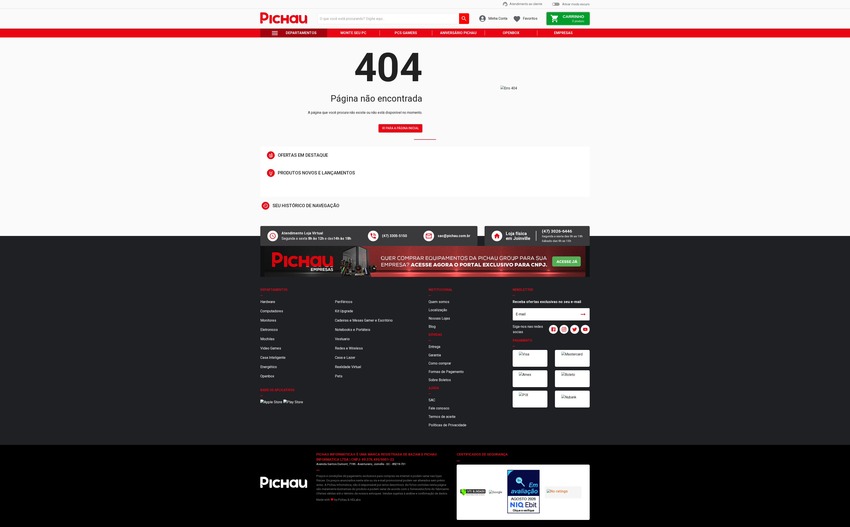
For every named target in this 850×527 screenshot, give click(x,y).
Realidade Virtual (348, 367)
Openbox (267, 376)
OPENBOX (511, 33)
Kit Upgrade (344, 311)
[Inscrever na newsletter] (583, 314)
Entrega (434, 347)
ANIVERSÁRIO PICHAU (458, 33)
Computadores (271, 311)
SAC (432, 400)
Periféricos (343, 302)
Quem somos (439, 302)
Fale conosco (439, 408)
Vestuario (342, 339)
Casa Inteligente (273, 357)
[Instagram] (563, 329)
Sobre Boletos (440, 380)
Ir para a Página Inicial (400, 128)
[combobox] (392, 18)
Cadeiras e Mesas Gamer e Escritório (364, 320)
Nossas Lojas (439, 318)
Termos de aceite (442, 417)
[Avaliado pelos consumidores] (523, 492)
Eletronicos (269, 330)
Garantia (435, 355)
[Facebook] (552, 329)
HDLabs (355, 499)
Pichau (342, 499)
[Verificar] (473, 494)
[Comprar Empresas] (425, 261)
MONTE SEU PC (353, 33)
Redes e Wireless (349, 348)
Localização (438, 310)
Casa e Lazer (345, 357)
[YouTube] (584, 329)
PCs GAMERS (406, 33)
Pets (338, 376)
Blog (432, 326)
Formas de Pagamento (446, 372)
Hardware (267, 302)
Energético (268, 367)
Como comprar (440, 363)
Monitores (268, 320)
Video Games (270, 348)
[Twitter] (573, 329)
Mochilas (267, 339)
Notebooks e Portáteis (352, 330)
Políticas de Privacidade (447, 425)
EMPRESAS (563, 33)
